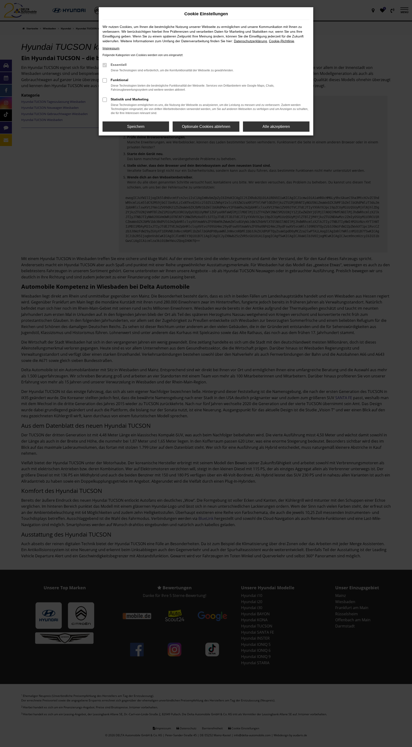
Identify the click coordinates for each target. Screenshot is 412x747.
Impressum (111, 48)
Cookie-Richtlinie (281, 41)
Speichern (135, 127)
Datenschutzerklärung (250, 41)
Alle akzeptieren (276, 127)
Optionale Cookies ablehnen (206, 127)
